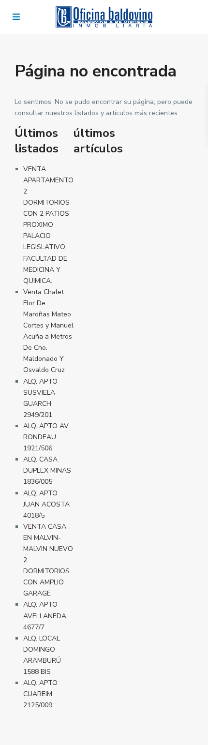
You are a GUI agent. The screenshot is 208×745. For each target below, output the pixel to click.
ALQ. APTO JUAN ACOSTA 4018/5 (46, 504)
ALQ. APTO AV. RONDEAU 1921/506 (46, 437)
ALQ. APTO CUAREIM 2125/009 (40, 694)
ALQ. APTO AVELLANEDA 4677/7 (44, 615)
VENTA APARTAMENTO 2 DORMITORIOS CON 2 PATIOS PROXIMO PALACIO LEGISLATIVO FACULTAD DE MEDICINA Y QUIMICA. (48, 224)
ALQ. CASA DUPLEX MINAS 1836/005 (47, 470)
